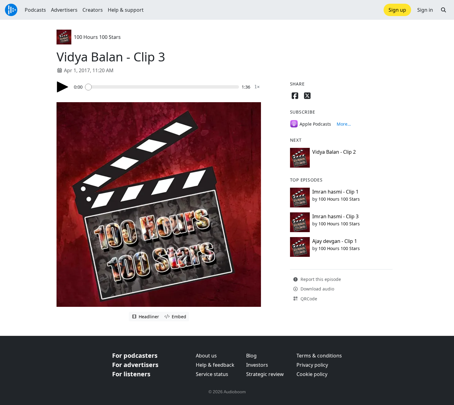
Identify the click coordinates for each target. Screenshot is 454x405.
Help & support (126, 9)
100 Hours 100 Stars (97, 37)
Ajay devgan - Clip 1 (334, 241)
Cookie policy (311, 374)
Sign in (425, 9)
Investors (257, 364)
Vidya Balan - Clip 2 (334, 151)
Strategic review (265, 374)
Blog (251, 355)
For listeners (131, 374)
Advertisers (64, 9)
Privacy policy (312, 364)
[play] (63, 86)
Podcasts (35, 9)
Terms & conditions (319, 355)
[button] (443, 10)
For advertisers (135, 365)
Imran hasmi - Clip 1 (335, 191)
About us (206, 355)
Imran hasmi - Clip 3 (335, 216)
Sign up (397, 9)
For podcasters (135, 355)
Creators (92, 9)
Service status (212, 374)
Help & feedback (215, 364)
